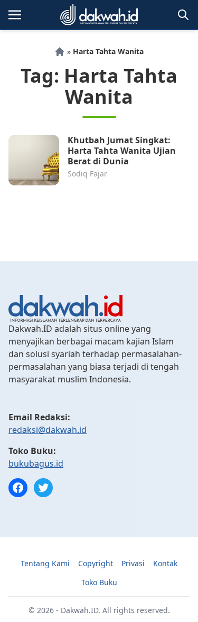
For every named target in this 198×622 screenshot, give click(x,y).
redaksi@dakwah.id (47, 430)
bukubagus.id (35, 463)
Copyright (95, 563)
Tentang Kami (45, 563)
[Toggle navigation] (14, 14)
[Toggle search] (183, 14)
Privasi (133, 563)
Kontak (165, 563)
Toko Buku (99, 582)
